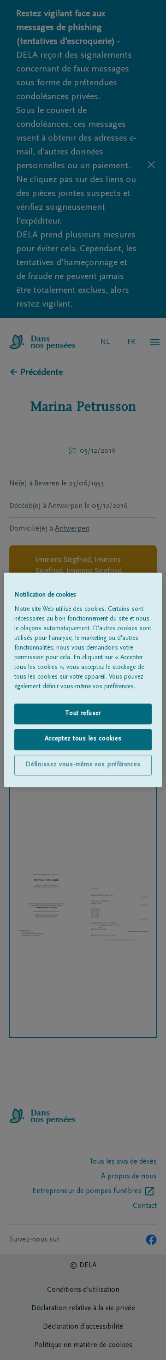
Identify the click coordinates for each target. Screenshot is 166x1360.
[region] (83, 680)
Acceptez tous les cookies (83, 739)
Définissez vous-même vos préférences (82, 765)
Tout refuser (83, 713)
